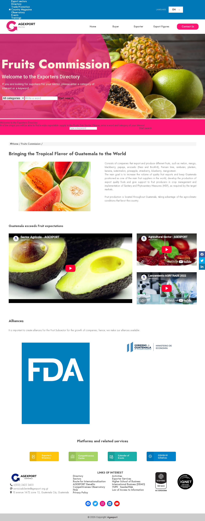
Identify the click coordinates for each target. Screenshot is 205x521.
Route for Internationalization (89, 481)
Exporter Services (121, 478)
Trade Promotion (20, 7)
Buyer (116, 26)
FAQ (75, 490)
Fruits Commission (31, 144)
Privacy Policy (80, 492)
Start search (145, 128)
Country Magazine (21, 9)
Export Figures (161, 26)
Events (14, 15)
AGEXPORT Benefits (84, 484)
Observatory (18, 12)
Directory (16, 4)
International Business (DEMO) (128, 484)
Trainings (16, 18)
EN (174, 9)
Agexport (112, 517)
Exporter (138, 26)
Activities (117, 476)
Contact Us (188, 26)
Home (93, 26)
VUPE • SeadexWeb (122, 487)
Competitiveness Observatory (89, 487)
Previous (10, 384)
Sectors (77, 478)
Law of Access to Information (128, 490)
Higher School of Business (126, 481)
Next (194, 384)
